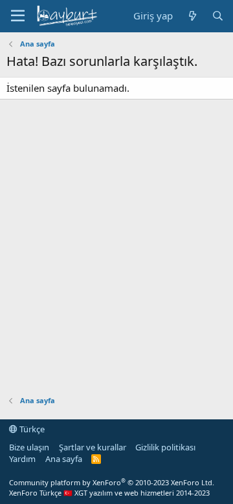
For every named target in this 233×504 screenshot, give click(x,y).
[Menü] (18, 16)
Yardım (22, 459)
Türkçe (31, 429)
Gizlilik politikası (165, 447)
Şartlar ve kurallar (92, 447)
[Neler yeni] (192, 16)
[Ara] (217, 16)
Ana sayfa (63, 459)
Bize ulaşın (29, 447)
